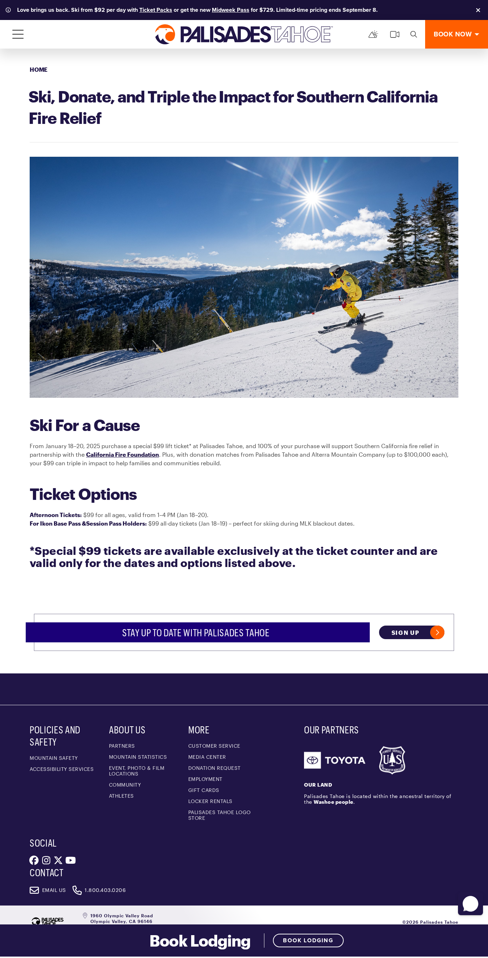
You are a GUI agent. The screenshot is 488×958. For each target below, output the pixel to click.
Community (125, 785)
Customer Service (214, 746)
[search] (413, 34)
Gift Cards (203, 790)
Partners (122, 746)
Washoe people (333, 802)
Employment (205, 779)
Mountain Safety (54, 758)
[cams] (394, 34)
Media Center (207, 757)
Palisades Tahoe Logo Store (219, 815)
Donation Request (214, 768)
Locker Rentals (210, 801)
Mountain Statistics (138, 757)
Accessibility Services (62, 769)
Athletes (121, 796)
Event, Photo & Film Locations (137, 771)
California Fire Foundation (122, 454)
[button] (470, 903)
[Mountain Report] (373, 34)
